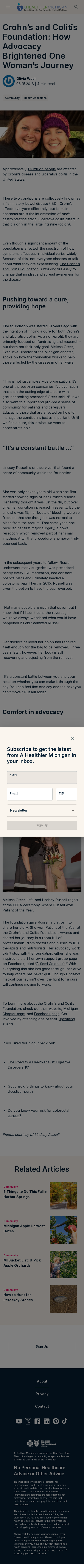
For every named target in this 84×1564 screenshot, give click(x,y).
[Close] (72, 738)
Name (13, 774)
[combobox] (42, 810)
